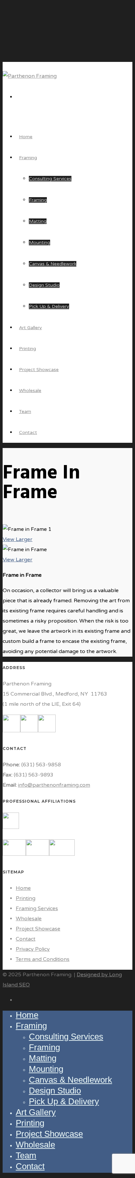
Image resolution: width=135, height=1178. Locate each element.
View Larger (17, 539)
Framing (28, 157)
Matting (38, 221)
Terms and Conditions (42, 959)
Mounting (39, 242)
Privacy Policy (33, 949)
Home (23, 888)
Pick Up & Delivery (49, 306)
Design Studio (44, 285)
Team (26, 1155)
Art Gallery (36, 1112)
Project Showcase (38, 929)
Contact (28, 432)
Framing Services (37, 908)
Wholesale (29, 918)
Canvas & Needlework (52, 264)
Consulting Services (50, 178)
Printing (25, 898)
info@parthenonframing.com (54, 785)
